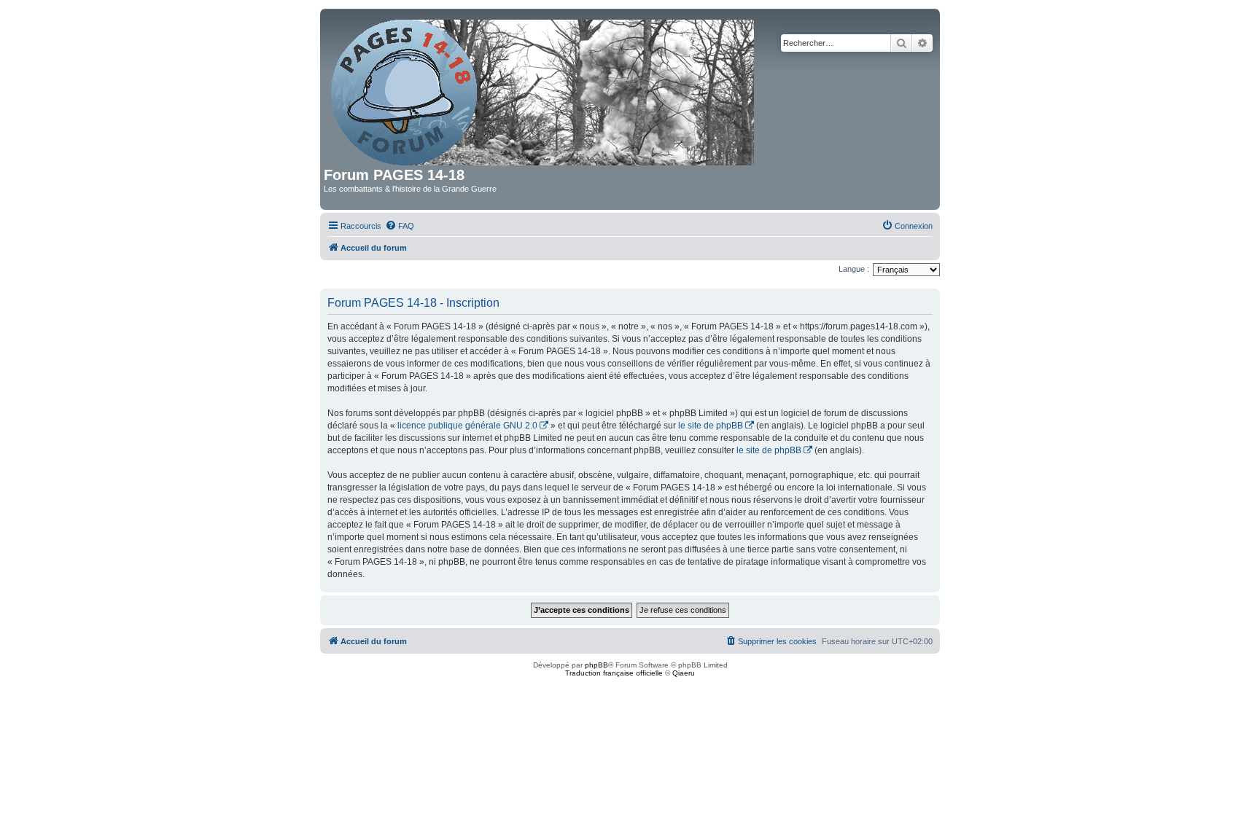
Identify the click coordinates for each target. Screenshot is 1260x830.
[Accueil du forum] (543, 89)
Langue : (854, 269)
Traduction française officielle (614, 673)
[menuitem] (399, 226)
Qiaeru (683, 673)
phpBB (596, 665)
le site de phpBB (710, 425)
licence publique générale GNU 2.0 (467, 425)
